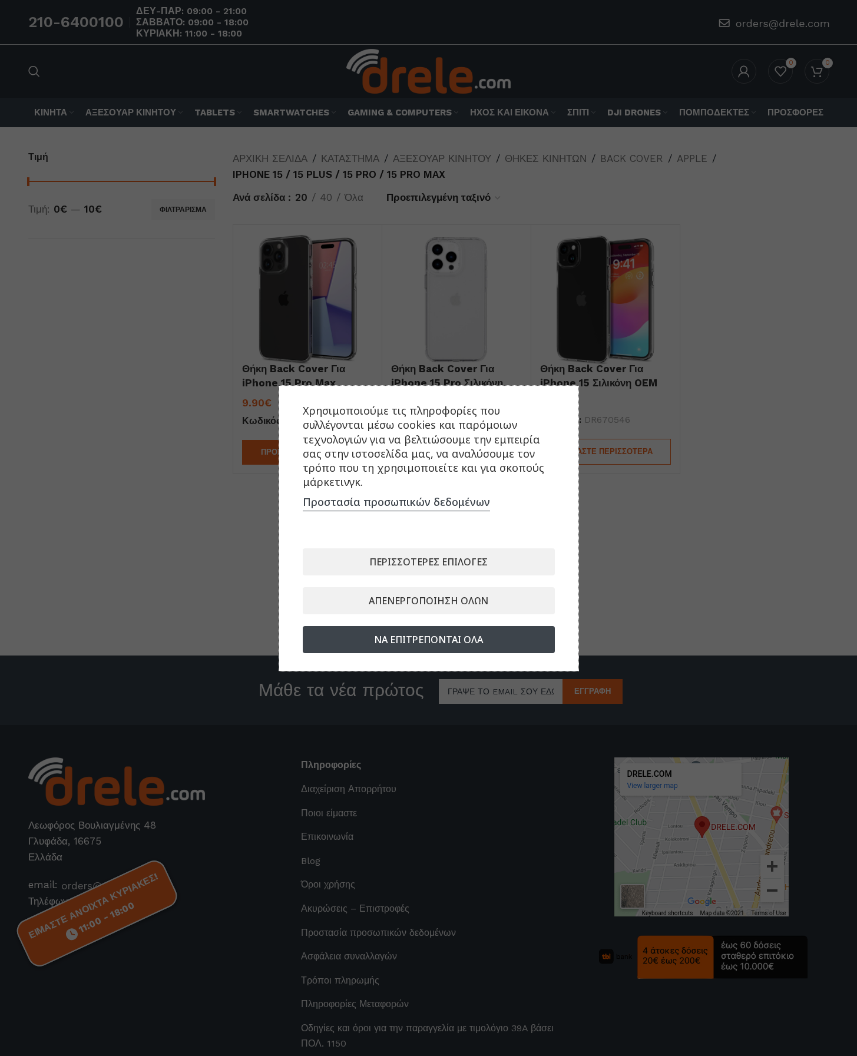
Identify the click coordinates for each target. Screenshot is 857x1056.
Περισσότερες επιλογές (428, 561)
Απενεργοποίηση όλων (428, 600)
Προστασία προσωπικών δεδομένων (396, 501)
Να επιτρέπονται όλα (428, 639)
